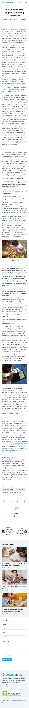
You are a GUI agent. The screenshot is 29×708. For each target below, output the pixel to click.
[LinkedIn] (24, 501)
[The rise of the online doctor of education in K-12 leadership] (14, 577)
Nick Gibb (17, 123)
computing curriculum (15, 492)
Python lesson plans (7, 358)
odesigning (5, 702)
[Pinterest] (18, 501)
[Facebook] (5, 501)
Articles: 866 (14, 519)
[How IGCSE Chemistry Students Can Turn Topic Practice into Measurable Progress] (14, 554)
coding (12, 486)
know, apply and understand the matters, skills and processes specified (14, 450)
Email (4, 632)
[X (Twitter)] (11, 501)
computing (5, 492)
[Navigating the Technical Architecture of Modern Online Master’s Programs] (14, 600)
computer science (20, 489)
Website (5, 636)
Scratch (5, 495)
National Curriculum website (17, 83)
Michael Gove (9, 42)
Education (23, 19)
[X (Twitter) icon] (14, 516)
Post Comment (6, 659)
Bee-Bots (5, 486)
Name (4, 628)
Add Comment (6, 641)
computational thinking (15, 101)
